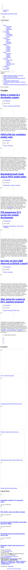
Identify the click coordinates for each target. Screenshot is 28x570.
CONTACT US (11, 561)
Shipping (8, 51)
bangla (4, 11)
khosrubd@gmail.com (6, 557)
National (8, 27)
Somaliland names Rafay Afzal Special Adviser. (11, 403)
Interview (8, 62)
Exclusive (5, 58)
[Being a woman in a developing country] (7, 116)
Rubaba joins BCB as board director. (9, 488)
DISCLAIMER (20, 562)
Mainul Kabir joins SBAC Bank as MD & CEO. (12, 460)
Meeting (8, 54)
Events (5, 52)
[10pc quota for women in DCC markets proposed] (7, 321)
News (4, 25)
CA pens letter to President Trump (11, 80)
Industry (5, 44)
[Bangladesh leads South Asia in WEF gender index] (7, 195)
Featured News (6, 185)
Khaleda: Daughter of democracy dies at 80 (13, 75)
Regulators (8, 43)
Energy (8, 45)
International (9, 29)
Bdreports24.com (8, 551)
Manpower (8, 42)
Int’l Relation (9, 34)
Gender (8, 36)
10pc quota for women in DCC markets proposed (13, 300)
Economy (5, 38)
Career (7, 61)
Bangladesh (9, 26)
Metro (7, 30)
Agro (7, 40)
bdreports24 (7, 100)
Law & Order (9, 35)
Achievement (9, 60)
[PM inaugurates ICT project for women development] (7, 238)
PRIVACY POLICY (21, 561)
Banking (8, 39)
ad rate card (6, 10)
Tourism (8, 48)
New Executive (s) (10, 63)
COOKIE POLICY (5, 563)
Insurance (8, 47)
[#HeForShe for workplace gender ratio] (7, 156)
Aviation (8, 49)
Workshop (8, 57)
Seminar (8, 56)
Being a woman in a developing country (10, 96)
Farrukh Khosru (14, 558)
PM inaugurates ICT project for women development (11, 215)
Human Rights (16, 106)
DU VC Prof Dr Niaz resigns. (7, 375)
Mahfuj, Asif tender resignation (10, 76)
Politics (8, 33)
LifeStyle (5, 66)
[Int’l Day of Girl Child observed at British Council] (7, 282)
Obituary (8, 65)
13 (4, 342)
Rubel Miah (10, 566)
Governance (6, 31)
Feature (8, 67)
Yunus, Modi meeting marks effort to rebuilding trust (15, 84)
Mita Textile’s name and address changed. (13, 512)
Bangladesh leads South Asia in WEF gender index (13, 175)
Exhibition (8, 53)
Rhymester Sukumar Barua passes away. (10, 431)
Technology (6, 227)
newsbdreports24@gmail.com (11, 556)
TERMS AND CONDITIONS (8, 562)
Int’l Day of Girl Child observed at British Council (14, 262)
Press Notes (6, 69)
